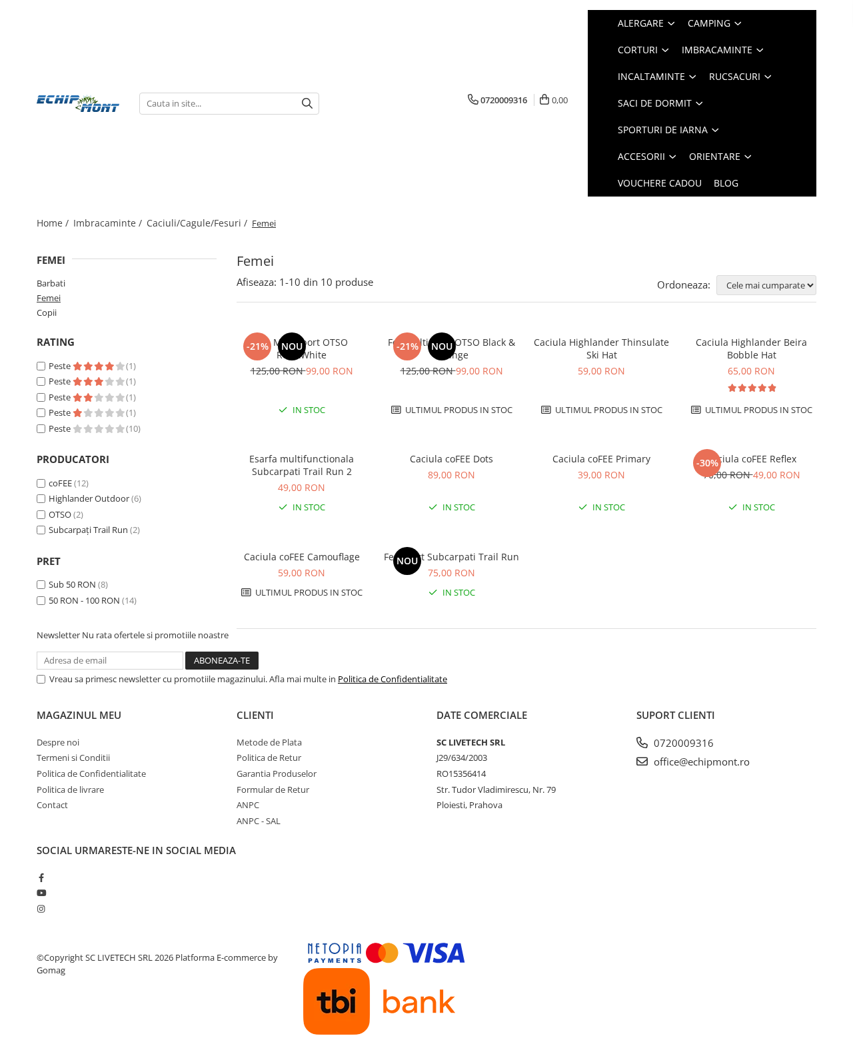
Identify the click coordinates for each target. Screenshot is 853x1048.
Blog (726, 183)
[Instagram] (41, 909)
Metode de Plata (269, 742)
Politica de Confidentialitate (392, 679)
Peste (61, 366)
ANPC (248, 805)
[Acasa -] (78, 103)
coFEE (60, 483)
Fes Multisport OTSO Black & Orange (451, 348)
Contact (52, 805)
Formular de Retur (273, 789)
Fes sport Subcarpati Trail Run (451, 556)
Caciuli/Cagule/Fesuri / (198, 223)
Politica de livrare (70, 789)
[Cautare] (307, 104)
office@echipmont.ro (700, 761)
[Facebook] (41, 877)
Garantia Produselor (277, 774)
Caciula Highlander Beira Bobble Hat (751, 348)
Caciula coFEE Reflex (751, 458)
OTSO (60, 514)
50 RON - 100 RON (84, 600)
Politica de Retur (269, 758)
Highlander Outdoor (89, 498)
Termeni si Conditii (73, 758)
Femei (49, 298)
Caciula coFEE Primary (601, 458)
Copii (47, 312)
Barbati (51, 283)
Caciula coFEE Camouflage (302, 556)
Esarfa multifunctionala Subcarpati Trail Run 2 (301, 465)
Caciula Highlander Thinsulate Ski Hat (601, 348)
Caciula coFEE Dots (451, 458)
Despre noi (58, 742)
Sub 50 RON (72, 584)
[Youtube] (41, 893)
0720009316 (682, 743)
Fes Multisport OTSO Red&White (302, 348)
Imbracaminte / (109, 223)
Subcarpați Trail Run (88, 530)
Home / (54, 223)
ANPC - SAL (259, 821)
